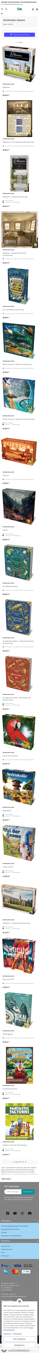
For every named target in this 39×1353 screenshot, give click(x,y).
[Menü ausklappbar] (2, 9)
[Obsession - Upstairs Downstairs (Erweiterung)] (19, 229)
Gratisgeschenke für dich (10, 1229)
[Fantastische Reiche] (19, 1065)
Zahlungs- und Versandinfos (11, 1236)
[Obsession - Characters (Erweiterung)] (19, 899)
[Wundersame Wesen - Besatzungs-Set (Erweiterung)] (19, 674)
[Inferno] (19, 506)
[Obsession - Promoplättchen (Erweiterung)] (19, 118)
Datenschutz (17, 1334)
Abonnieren (28, 1192)
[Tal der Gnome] (19, 843)
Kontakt (4, 1232)
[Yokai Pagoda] (19, 1010)
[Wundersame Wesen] (19, 563)
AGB (2, 1253)
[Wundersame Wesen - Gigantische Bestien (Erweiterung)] (19, 617)
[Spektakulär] (19, 787)
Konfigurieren (19, 1345)
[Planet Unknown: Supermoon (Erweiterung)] (19, 395)
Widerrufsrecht (6, 1249)
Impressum (7, 1334)
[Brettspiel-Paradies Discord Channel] (30, 1213)
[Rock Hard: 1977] (19, 956)
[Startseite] (1, 14)
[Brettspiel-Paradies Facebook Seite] (7, 1213)
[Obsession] (19, 63)
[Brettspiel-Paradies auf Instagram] (22, 1213)
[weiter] (25, 1162)
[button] (33, 9)
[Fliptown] (19, 452)
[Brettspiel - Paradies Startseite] (19, 9)
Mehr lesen (6, 1179)
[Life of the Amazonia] (19, 732)
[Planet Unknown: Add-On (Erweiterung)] (19, 341)
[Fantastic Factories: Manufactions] (19, 1121)
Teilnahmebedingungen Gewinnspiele (14, 1226)
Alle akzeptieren (19, 1339)
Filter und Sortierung (21, 35)
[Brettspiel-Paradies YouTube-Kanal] (15, 1213)
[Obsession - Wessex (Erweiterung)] (19, 173)
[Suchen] (6, 9)
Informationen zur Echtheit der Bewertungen (19, 1350)
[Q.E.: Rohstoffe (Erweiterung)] (19, 286)
